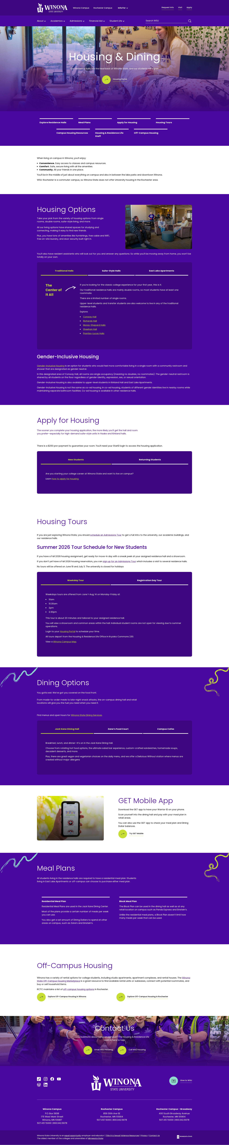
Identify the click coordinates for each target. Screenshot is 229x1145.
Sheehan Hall (90, 329)
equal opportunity (72, 1135)
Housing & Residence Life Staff (109, 134)
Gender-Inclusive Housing (50, 365)
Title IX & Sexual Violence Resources (122, 1135)
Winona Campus (81, 8)
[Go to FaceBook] (52, 1079)
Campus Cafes (165, 728)
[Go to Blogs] (39, 1085)
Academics (57, 21)
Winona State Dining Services (86, 715)
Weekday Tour (75, 580)
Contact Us (154, 1135)
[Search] (189, 21)
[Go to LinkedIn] (45, 1085)
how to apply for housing (65, 478)
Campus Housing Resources (72, 132)
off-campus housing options (78, 989)
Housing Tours (164, 122)
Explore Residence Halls (53, 122)
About (40, 21)
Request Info (168, 7)
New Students (76, 459)
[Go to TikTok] (39, 1079)
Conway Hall (89, 316)
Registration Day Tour (149, 580)
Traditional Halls (64, 270)
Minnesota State (95, 1138)
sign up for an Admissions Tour (119, 561)
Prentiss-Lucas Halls (93, 333)
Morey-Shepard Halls (94, 325)
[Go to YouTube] (59, 1079)
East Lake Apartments (161, 270)
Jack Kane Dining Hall (67, 728)
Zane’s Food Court (118, 728)
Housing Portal (67, 631)
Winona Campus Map (64, 641)
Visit (180, 7)
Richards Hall (90, 320)
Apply (189, 7)
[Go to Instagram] (45, 1079)
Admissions (76, 21)
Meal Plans (84, 122)
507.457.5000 (44, 1123)
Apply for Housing (127, 122)
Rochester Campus (103, 8)
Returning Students (150, 459)
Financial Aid (95, 21)
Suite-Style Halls (111, 270)
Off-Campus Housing (146, 132)
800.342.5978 (60, 1123)
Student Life (116, 21)
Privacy (144, 1135)
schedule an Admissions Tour (106, 534)
